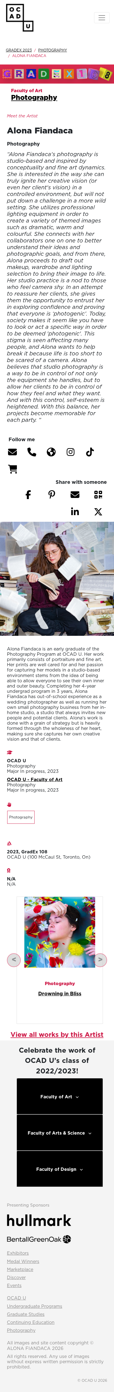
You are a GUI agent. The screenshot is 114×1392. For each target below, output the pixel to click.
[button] (12, 452)
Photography (52, 50)
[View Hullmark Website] (39, 1220)
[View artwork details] (59, 932)
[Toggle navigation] (102, 17)
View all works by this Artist (57, 1034)
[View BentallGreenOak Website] (39, 1239)
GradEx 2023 (19, 50)
